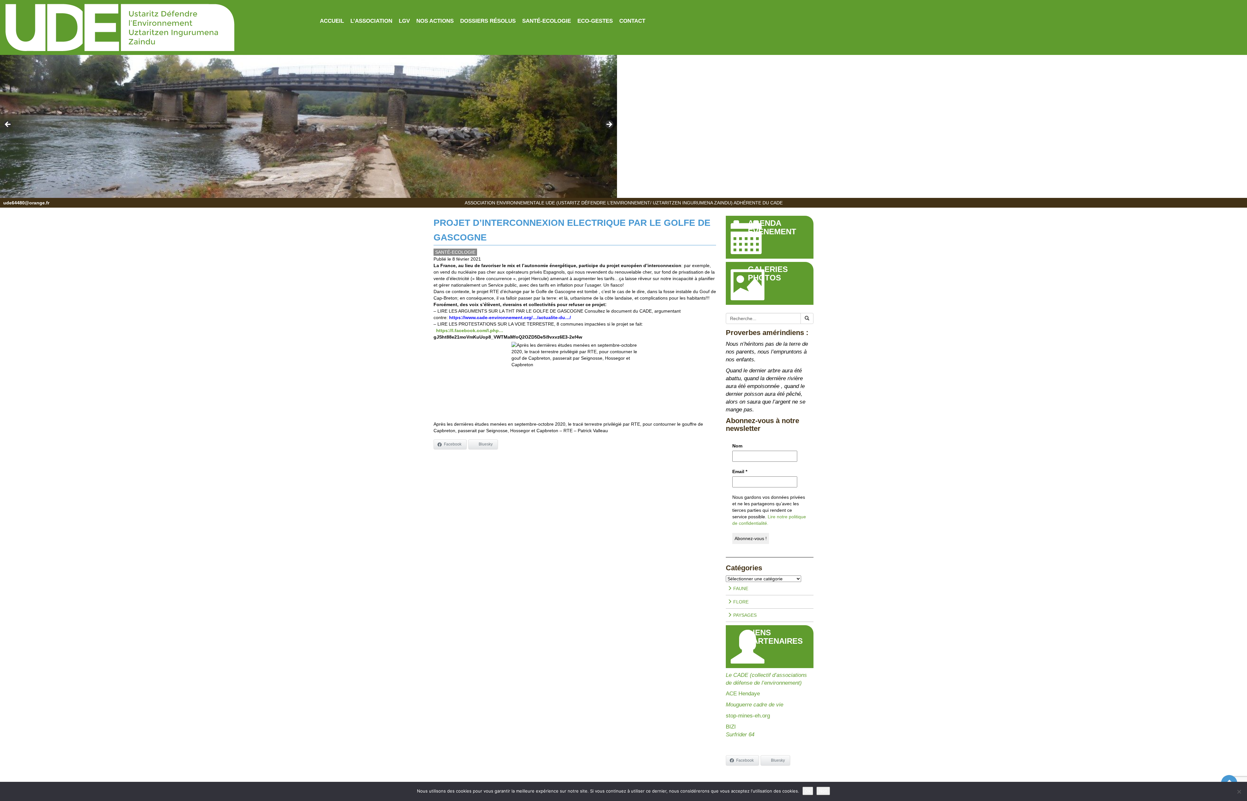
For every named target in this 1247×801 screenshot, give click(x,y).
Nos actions (435, 21)
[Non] (1239, 791)
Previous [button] (8, 125)
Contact (632, 21)
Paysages (744, 615)
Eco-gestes (595, 21)
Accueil (332, 21)
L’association (371, 21)
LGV (404, 21)
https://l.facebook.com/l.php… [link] (469, 330)
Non (823, 791)
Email (739, 471)
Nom (737, 445)
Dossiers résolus (488, 21)
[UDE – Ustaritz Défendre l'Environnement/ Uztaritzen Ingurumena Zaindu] (156, 28)
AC (729, 694)
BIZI (731, 727)
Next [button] (609, 125)
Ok (808, 791)
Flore (740, 601)
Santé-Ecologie (546, 21)
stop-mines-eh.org (748, 716)
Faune (740, 588)
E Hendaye (746, 694)
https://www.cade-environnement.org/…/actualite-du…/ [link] (510, 317)
